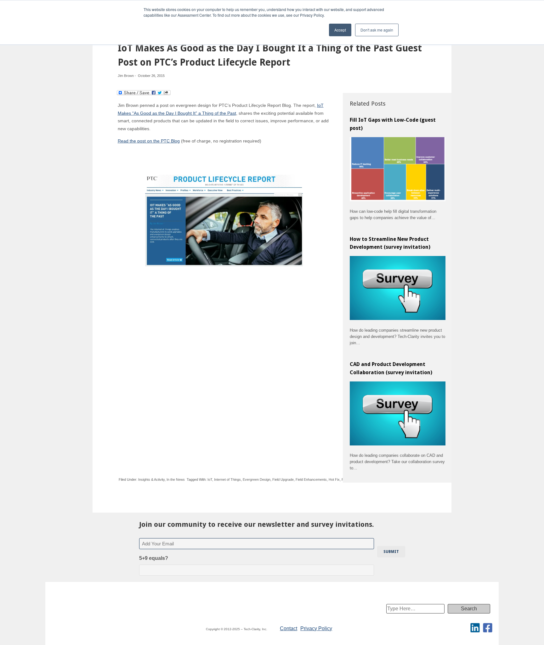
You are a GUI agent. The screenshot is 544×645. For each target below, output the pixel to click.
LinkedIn (475, 627)
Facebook (487, 627)
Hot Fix (334, 479)
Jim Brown (126, 76)
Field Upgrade (283, 479)
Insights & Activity (151, 479)
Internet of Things (227, 479)
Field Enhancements (311, 479)
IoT (209, 479)
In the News (176, 479)
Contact (288, 628)
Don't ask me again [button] (376, 29)
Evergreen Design (256, 479)
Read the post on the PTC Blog (149, 140)
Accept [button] (340, 29)
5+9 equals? (153, 558)
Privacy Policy (316, 628)
